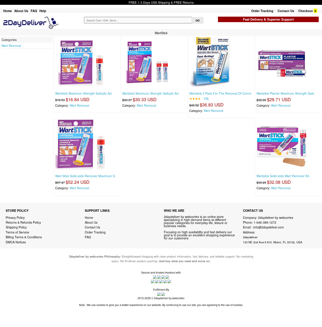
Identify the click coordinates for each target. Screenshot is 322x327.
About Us (21, 11)
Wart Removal (11, 45)
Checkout (305, 11)
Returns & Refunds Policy (23, 222)
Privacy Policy (15, 217)
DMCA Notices (16, 242)
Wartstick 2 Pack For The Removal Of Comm (220, 93)
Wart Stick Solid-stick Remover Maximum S (85, 176)
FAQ (34, 11)
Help (42, 11)
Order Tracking (262, 11)
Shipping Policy (17, 227)
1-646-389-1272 (265, 222)
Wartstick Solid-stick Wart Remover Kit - (284, 176)
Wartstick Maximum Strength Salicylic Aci (83, 93)
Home (7, 11)
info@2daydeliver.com (268, 227)
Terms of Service (17, 232)
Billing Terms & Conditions (24, 237)
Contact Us (286, 11)
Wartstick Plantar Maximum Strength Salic (285, 93)
